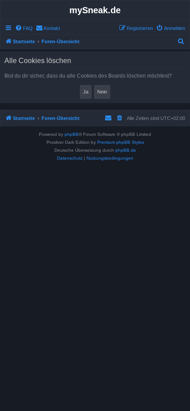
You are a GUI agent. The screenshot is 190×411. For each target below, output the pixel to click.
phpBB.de (125, 150)
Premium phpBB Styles (120, 142)
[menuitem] (24, 28)
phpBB (72, 134)
